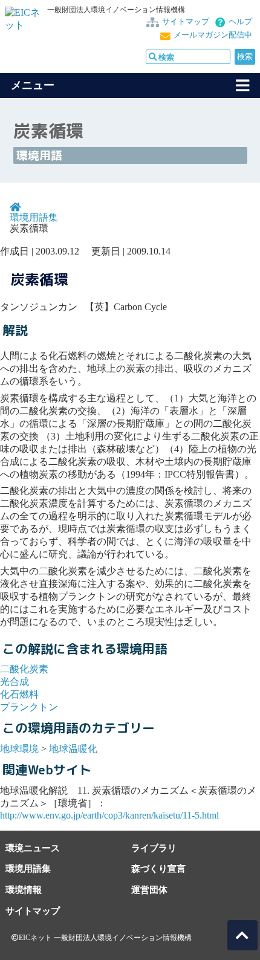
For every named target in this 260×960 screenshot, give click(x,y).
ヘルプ (240, 22)
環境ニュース (32, 848)
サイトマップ (185, 22)
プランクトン (29, 707)
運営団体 (149, 889)
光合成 (14, 681)
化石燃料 (19, 694)
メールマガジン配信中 (213, 35)
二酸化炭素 (24, 669)
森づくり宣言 (158, 868)
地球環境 (19, 749)
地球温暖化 (73, 749)
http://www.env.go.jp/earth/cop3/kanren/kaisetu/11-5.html (109, 815)
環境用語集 (34, 217)
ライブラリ (154, 848)
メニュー (32, 85)
